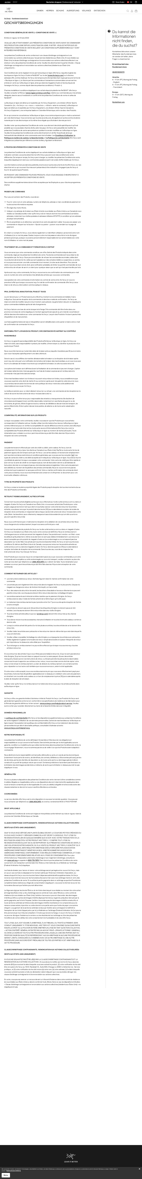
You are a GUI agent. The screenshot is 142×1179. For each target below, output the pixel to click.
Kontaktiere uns (118, 102)
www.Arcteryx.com (55, 75)
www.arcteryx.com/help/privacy (17, 728)
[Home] (9, 10)
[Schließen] (139, 1169)
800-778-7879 (33, 860)
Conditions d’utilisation (64, 135)
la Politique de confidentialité (57, 138)
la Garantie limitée (37, 138)
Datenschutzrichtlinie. (13, 1170)
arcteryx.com (42, 614)
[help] (136, 2)
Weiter (6, 1175)
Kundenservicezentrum (20, 18)
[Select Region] (128, 2)
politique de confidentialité (16, 718)
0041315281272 (118, 72)
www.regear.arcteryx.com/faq (38, 93)
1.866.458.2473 (38, 562)
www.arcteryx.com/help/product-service (56, 703)
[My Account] (132, 11)
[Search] (128, 11)
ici (73, 455)
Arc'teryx (7, 18)
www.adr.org (12, 860)
